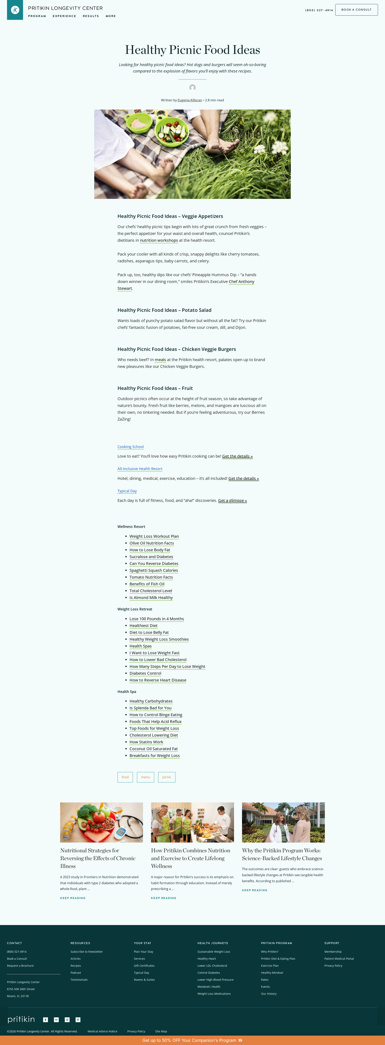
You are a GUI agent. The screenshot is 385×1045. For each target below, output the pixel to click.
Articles (76, 958)
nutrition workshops (159, 240)
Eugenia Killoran (190, 100)
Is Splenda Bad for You (150, 708)
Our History (269, 994)
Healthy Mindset (272, 973)
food (125, 777)
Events (265, 987)
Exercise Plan (270, 965)
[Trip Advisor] (56, 1019)
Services (139, 958)
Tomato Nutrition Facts (151, 577)
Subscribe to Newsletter (87, 951)
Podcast (76, 973)
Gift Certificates (144, 965)
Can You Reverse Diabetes (154, 563)
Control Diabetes (209, 973)
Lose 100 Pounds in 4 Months (157, 618)
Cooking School (131, 446)
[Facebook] (45, 1019)
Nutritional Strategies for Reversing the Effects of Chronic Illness (98, 858)
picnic (166, 777)
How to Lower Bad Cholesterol (158, 659)
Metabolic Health (209, 987)
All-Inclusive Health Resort (140, 468)
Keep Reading (73, 898)
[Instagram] (67, 1019)
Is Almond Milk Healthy (151, 597)
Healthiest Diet (144, 625)
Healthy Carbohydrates (151, 701)
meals (160, 359)
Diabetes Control (145, 673)
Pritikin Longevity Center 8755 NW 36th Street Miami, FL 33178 (23, 989)
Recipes (76, 965)
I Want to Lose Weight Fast (155, 652)
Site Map (161, 1031)
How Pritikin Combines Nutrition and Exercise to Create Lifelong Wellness (190, 858)
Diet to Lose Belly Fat (149, 632)
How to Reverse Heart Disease (158, 680)
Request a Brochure (20, 965)
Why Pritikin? (269, 951)
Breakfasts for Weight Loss (155, 755)
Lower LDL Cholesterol (212, 965)
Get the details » (237, 456)
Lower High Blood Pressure (216, 980)
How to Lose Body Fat (150, 550)
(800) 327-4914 (319, 10)
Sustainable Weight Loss (214, 951)
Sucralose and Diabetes (151, 556)
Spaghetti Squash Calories (154, 570)
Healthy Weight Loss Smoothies (159, 639)
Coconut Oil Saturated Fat (154, 748)
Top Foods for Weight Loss (154, 728)
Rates (264, 980)
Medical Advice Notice (102, 1031)
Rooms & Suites (144, 980)
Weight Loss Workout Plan (154, 536)
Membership (333, 951)
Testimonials (79, 980)
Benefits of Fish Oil (147, 584)
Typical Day (127, 490)
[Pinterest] (78, 1019)
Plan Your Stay (143, 951)
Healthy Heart (207, 958)
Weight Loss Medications (214, 994)
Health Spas (141, 646)
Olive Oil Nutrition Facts (152, 543)
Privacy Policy (333, 965)
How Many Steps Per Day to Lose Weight (167, 666)
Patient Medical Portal (339, 958)
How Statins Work (146, 742)
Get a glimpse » (232, 500)
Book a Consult (17, 958)
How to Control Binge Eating (156, 714)
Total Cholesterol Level (151, 590)
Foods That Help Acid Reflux (156, 721)
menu (145, 777)
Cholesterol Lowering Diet (154, 735)
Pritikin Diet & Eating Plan (278, 958)
